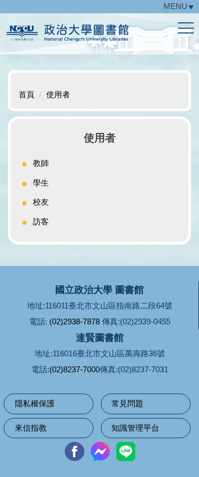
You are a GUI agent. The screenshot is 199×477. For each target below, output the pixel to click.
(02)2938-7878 (74, 321)
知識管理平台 (135, 427)
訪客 (41, 221)
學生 (41, 182)
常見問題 (127, 403)
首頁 (26, 94)
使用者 (58, 94)
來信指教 (31, 427)
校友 (41, 201)
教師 (41, 163)
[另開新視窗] (74, 451)
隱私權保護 (35, 403)
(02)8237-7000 (74, 369)
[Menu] (185, 28)
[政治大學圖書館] (99, 35)
